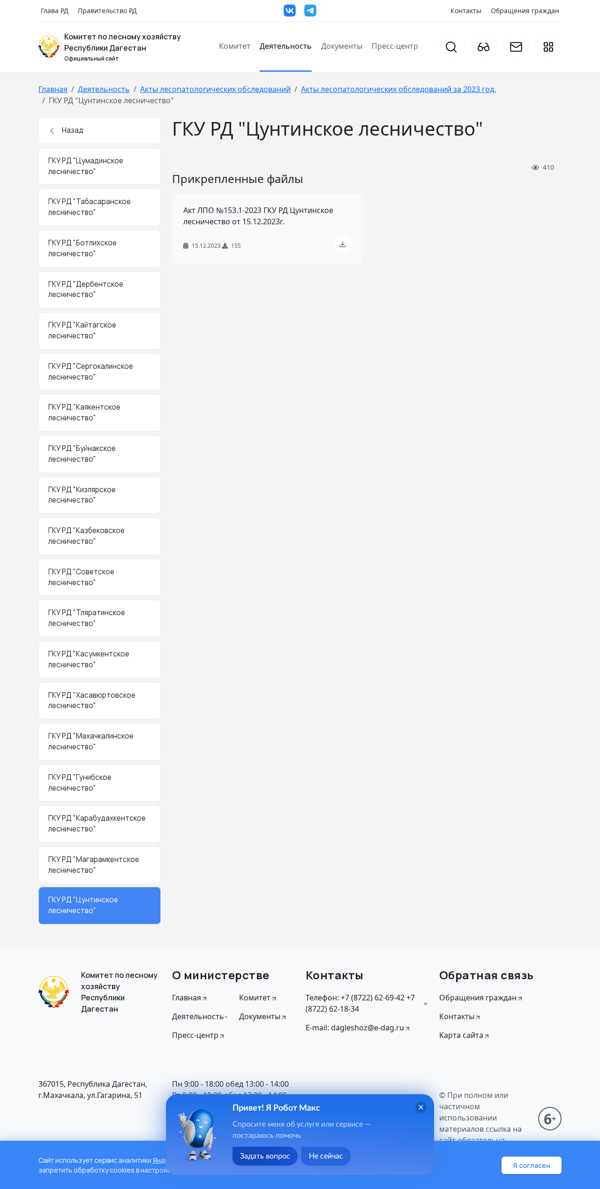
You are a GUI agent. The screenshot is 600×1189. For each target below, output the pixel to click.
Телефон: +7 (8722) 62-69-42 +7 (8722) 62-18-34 (360, 1003)
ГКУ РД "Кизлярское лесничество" (82, 495)
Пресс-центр (395, 46)
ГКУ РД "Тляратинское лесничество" (86, 618)
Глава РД (54, 10)
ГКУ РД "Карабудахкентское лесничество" (97, 823)
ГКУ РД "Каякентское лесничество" (84, 412)
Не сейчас (326, 1156)
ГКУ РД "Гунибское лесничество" (80, 782)
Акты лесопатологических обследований (215, 89)
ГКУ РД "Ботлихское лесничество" (82, 248)
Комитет (234, 46)
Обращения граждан (525, 10)
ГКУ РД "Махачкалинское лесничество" (91, 741)
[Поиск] (451, 46)
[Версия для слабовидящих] (483, 46)
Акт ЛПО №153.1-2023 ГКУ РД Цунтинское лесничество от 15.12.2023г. (258, 216)
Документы (341, 46)
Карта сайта (461, 1035)
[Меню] (548, 46)
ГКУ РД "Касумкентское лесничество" (88, 659)
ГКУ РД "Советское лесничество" (81, 577)
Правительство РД (107, 10)
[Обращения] (515, 46)
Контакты (465, 10)
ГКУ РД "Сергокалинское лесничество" (90, 371)
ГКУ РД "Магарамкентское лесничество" (93, 864)
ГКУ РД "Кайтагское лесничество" (82, 330)
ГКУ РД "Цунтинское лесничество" (83, 905)
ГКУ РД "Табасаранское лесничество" (89, 207)
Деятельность (286, 46)
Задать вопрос (265, 1156)
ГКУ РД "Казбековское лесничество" (86, 536)
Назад (71, 130)
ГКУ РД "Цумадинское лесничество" (85, 166)
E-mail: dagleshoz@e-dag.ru (355, 1027)
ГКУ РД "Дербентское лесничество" (85, 289)
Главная (53, 89)
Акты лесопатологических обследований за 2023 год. (398, 89)
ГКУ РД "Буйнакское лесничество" (82, 453)
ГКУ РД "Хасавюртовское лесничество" (91, 700)
